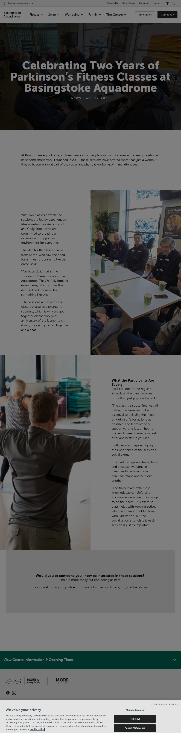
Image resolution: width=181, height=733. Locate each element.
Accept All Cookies (135, 728)
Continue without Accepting (164, 704)
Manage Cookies (135, 710)
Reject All (135, 718)
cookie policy (37, 729)
